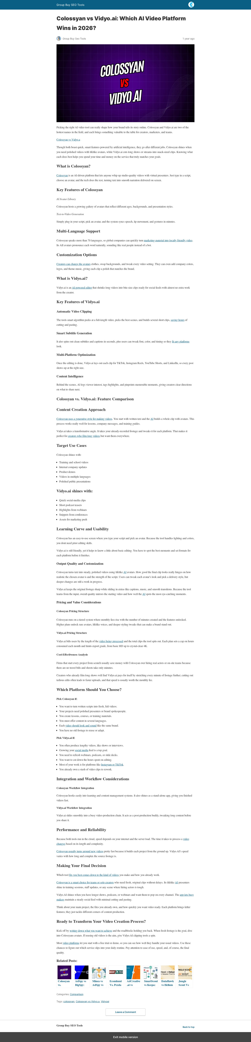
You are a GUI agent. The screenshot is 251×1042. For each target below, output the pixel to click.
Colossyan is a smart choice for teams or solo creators (85, 882)
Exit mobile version (125, 1037)
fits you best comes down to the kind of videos (94, 875)
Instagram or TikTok (112, 764)
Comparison (76, 994)
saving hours (177, 320)
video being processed (111, 641)
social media (81, 750)
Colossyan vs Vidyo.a (68, 139)
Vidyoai (105, 1001)
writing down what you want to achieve (91, 930)
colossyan (68, 1001)
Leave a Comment (125, 1012)
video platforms (71, 943)
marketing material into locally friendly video (168, 240)
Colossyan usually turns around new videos (80, 851)
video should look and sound (80, 725)
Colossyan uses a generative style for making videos (84, 418)
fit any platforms (180, 341)
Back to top (188, 1027)
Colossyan (62, 175)
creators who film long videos (84, 436)
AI (151, 418)
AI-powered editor (82, 287)
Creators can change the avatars (73, 264)
